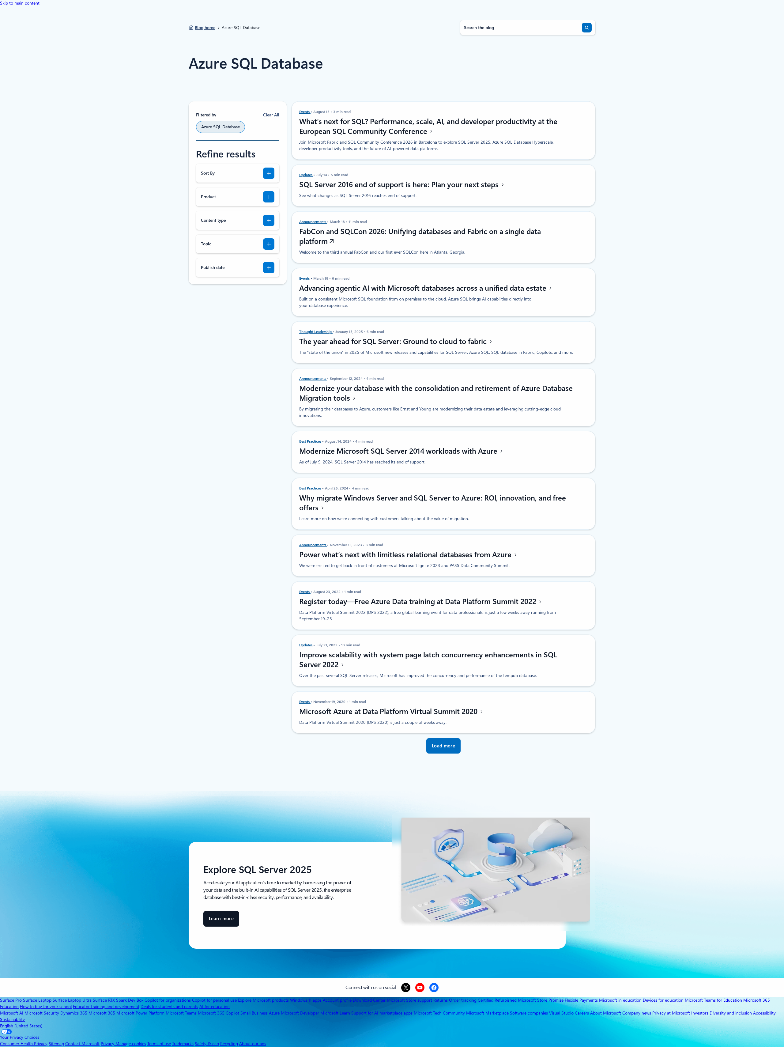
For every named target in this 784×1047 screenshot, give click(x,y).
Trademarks (183, 1043)
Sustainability (12, 1019)
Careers (582, 1013)
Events (305, 112)
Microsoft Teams (181, 1013)
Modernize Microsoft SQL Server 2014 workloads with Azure (399, 451)
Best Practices (310, 441)
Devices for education (663, 1000)
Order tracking (463, 1000)
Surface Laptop (37, 1000)
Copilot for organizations (168, 1000)
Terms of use (159, 1043)
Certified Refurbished (497, 1000)
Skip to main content (20, 3)
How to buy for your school (46, 1006)
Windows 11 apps (306, 1000)
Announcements (313, 222)
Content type (213, 220)
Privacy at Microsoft (671, 1013)
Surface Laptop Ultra (72, 1000)
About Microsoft (605, 1013)
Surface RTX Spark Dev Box (118, 1000)
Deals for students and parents (169, 1006)
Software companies (529, 1013)
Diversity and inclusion (731, 1013)
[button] (443, 746)
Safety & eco (207, 1043)
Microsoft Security (41, 1013)
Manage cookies (130, 1043)
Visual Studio (561, 1013)
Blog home (205, 27)
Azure (274, 1013)
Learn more (221, 921)
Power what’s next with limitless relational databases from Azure (406, 554)
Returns (440, 1000)
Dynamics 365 (73, 1013)
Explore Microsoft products (263, 1000)
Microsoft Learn (335, 1013)
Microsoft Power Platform (140, 1013)
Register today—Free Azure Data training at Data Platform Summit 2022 (418, 601)
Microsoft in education (620, 1000)
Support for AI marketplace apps (382, 1013)
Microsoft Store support (409, 1000)
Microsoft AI (11, 1013)
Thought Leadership (316, 332)
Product (208, 196)
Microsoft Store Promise (541, 1000)
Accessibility (764, 1013)
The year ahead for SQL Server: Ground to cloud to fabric (393, 341)
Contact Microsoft (82, 1043)
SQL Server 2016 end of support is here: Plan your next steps (399, 184)
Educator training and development (106, 1006)
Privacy (108, 1043)
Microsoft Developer (300, 1013)
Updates (306, 175)
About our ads (252, 1043)
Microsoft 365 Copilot (218, 1013)
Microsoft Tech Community (439, 1013)
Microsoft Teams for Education (713, 1000)
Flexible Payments (581, 1000)
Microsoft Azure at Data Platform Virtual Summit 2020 (389, 711)
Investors (699, 1013)
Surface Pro (11, 1000)
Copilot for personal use (214, 1000)
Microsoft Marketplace (487, 1013)
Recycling (229, 1043)
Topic (206, 243)
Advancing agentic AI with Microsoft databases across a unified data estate (423, 288)
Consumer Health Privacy (23, 1043)
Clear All (271, 114)
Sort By (208, 173)
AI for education (214, 1006)
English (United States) (21, 1025)
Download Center (369, 1000)
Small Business (254, 1013)
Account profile (337, 1000)
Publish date (212, 267)
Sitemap (56, 1043)
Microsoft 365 (102, 1013)
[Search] (587, 27)
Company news (636, 1013)
